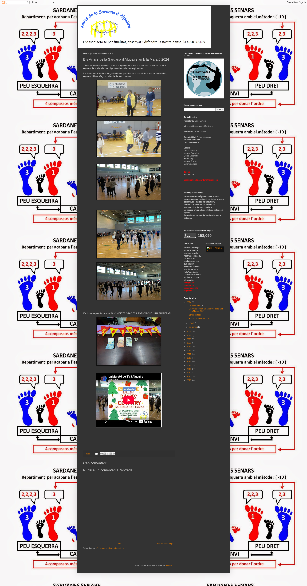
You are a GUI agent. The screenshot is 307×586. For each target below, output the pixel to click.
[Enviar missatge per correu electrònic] (96, 453)
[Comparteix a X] (107, 453)
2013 (189, 369)
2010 (189, 380)
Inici (119, 544)
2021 (189, 339)
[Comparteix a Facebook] (110, 453)
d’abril (192, 323)
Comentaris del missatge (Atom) (110, 548)
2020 (189, 343)
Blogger (168, 565)
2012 (189, 373)
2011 (189, 376)
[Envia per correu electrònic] (101, 453)
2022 (189, 335)
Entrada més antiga (165, 544)
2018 (189, 350)
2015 (189, 361)
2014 (189, 365)
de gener (193, 327)
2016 (189, 358)
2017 (189, 354)
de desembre (195, 305)
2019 (189, 347)
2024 (189, 302)
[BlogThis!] (104, 453)
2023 (189, 332)
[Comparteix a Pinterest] (113, 453)
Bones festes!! (195, 315)
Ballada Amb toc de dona (199, 318)
